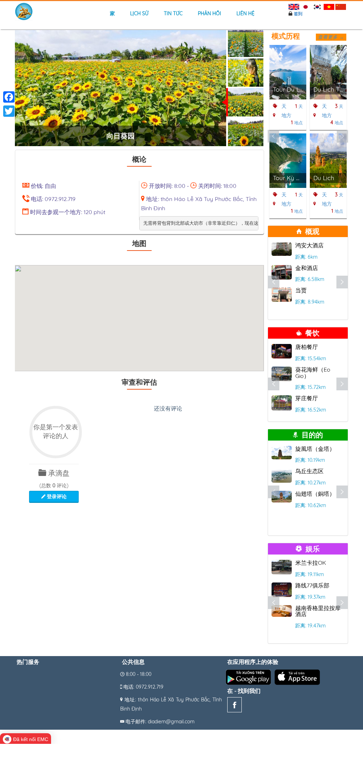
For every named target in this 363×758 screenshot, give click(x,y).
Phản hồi (209, 13)
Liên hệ (245, 13)
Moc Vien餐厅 (312, 369)
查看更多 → (331, 37)
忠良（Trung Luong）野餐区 (315, 480)
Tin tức (173, 13)
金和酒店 (306, 267)
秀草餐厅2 (308, 346)
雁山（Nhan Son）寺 (319, 452)
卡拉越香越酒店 (315, 585)
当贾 (301, 290)
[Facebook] (234, 706)
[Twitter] (9, 111)
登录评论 (56, 496)
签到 (298, 13)
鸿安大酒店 (309, 245)
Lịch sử (139, 13)
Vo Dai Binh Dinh (317, 562)
